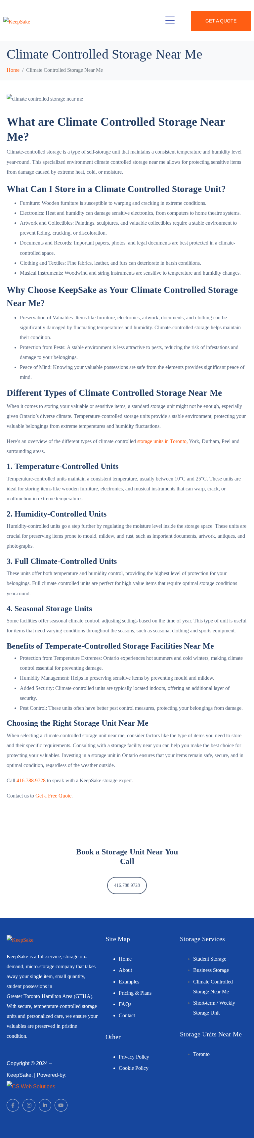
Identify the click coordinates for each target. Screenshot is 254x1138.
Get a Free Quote (53, 795)
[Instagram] (28, 1105)
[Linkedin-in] (45, 1105)
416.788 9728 (127, 885)
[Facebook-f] (13, 1105)
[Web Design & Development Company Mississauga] (31, 1086)
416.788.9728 (31, 780)
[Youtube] (61, 1105)
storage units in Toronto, (162, 441)
